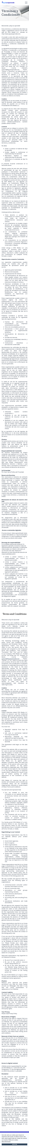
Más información (6, 1141)
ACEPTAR (14, 1144)
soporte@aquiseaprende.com (10, 659)
